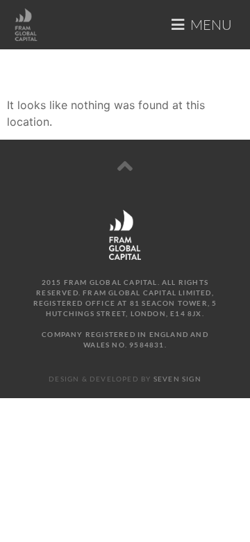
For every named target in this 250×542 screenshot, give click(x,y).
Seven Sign (177, 379)
